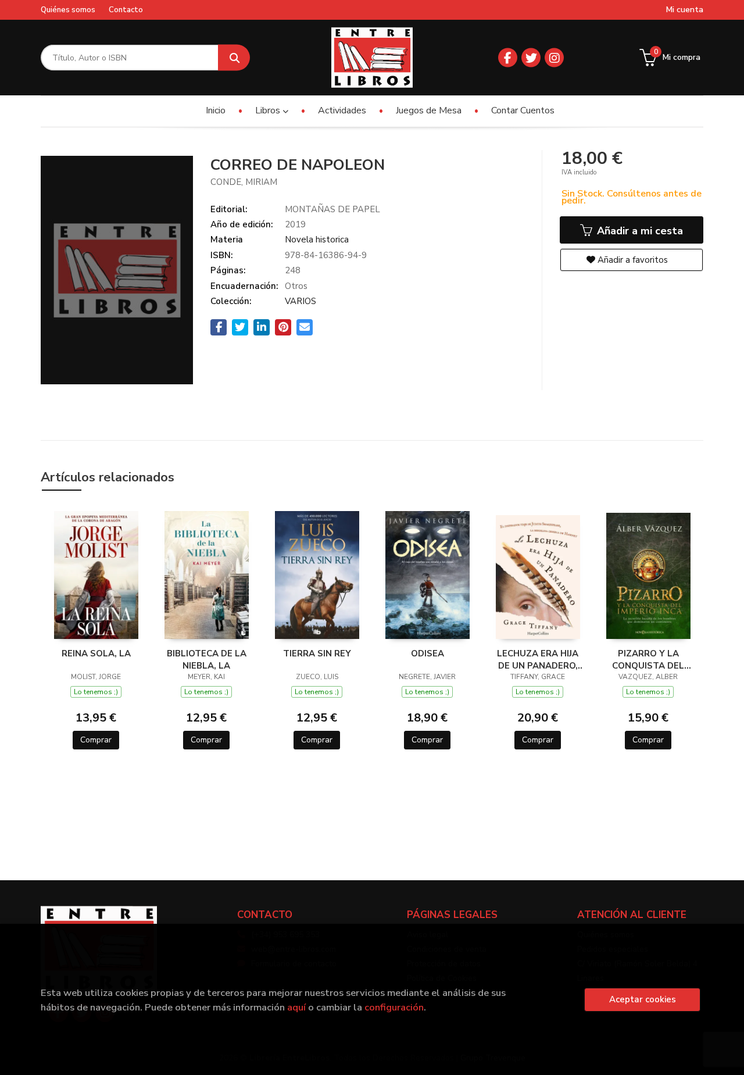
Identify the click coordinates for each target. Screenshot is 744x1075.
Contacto (126, 10)
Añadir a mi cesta (638, 231)
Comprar (96, 739)
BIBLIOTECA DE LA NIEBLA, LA (206, 659)
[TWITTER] (531, 57)
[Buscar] (234, 58)
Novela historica (317, 239)
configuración (394, 1007)
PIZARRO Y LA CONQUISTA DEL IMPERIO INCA (648, 659)
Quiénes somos (68, 10)
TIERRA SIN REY (317, 653)
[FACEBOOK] (507, 57)
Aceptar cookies (642, 999)
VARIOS (300, 301)
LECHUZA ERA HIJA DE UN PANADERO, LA (537, 659)
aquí (296, 1007)
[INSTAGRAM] (554, 57)
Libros (268, 110)
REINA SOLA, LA (96, 653)
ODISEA (427, 653)
